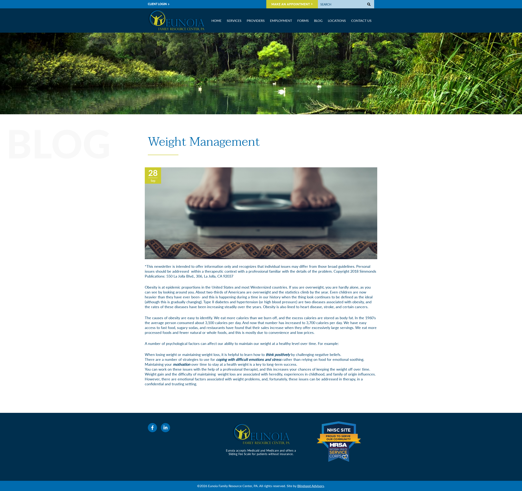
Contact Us (361, 20)
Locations (337, 20)
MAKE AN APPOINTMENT (290, 4)
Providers (256, 20)
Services (234, 20)
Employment (281, 20)
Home (216, 20)
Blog (318, 20)
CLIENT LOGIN (157, 4)
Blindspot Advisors (310, 486)
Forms (303, 20)
